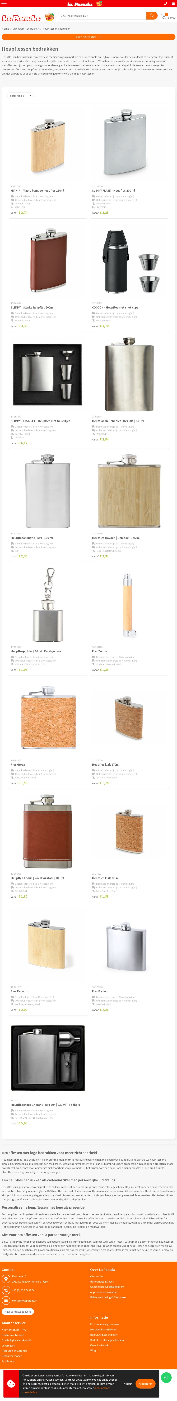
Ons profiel (97, 1276)
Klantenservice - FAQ (14, 1329)
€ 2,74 (19, 212)
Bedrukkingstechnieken (104, 1334)
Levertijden (8, 1345)
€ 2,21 (100, 1009)
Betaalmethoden (12, 1356)
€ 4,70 (100, 326)
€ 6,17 (19, 443)
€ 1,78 (100, 783)
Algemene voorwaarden (104, 1292)
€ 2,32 (100, 556)
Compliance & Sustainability (107, 1286)
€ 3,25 (100, 212)
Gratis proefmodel (13, 1335)
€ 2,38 (19, 556)
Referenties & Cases (102, 1281)
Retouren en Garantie (14, 1350)
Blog (93, 1350)
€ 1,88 (100, 896)
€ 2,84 (100, 439)
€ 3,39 (19, 326)
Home (5, 28)
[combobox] (102, 16)
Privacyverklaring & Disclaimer (108, 1297)
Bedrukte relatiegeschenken (107, 1340)
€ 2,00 (19, 1009)
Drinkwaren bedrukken (25, 28)
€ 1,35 (100, 669)
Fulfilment (8, 1361)
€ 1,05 (19, 669)
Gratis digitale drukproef (16, 1340)
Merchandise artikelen (103, 1329)
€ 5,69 (19, 1123)
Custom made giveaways (104, 1324)
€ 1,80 (19, 896)
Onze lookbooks (100, 1345)
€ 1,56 (19, 783)
